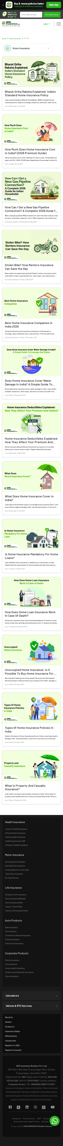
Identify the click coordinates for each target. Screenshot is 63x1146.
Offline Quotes (11, 1036)
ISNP (39, 1118)
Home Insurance (15, 38)
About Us (9, 1017)
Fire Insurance (11, 964)
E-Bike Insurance (12, 939)
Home (4, 38)
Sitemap (45, 1121)
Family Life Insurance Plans (16, 910)
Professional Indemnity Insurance (19, 972)
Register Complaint (13, 1050)
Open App (53, 4)
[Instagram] (35, 1107)
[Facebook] (10, 1107)
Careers (8, 1022)
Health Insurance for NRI (15, 841)
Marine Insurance (12, 960)
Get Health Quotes (51, 15)
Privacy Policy (29, 1118)
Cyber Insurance (12, 976)
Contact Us (9, 1026)
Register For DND (12, 1045)
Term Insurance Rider (14, 902)
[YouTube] (52, 1107)
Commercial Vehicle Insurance (17, 935)
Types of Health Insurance (16, 829)
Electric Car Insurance (14, 943)
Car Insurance (10, 931)
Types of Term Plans (13, 906)
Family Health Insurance (15, 837)
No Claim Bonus (12, 878)
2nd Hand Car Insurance (15, 866)
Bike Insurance (11, 927)
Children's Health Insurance (16, 845)
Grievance (16, 1118)
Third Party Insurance (14, 874)
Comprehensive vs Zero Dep (17, 870)
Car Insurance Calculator (15, 862)
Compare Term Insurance (15, 894)
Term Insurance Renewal (15, 898)
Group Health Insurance (15, 968)
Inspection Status (12, 1031)
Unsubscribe (10, 1040)
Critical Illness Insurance (15, 833)
